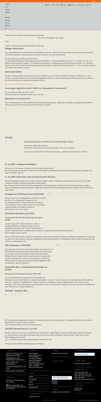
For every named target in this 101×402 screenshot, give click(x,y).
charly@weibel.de (38, 364)
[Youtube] (52, 369)
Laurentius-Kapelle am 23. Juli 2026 (15, 367)
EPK (30, 367)
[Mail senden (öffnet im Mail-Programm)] (20, 1)
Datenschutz (78, 388)
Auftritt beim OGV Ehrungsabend (12, 363)
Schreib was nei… (34, 397)
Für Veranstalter (37, 367)
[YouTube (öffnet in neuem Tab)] (15, 1)
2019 (82, 374)
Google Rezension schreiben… (61, 392)
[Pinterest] (52, 367)
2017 (89, 374)
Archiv (31, 382)
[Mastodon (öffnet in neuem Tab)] (22, 1)
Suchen (54, 375)
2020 (79, 374)
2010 (79, 378)
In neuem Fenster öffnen (82, 364)
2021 (76, 374)
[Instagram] (52, 365)
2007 (79, 379)
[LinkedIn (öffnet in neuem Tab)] (13, 1)
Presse (31, 385)
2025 (75, 372)
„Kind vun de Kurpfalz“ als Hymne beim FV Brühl (14, 355)
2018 (86, 374)
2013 (86, 376)
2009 (82, 378)
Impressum (77, 390)
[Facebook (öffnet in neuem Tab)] (6, 1)
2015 (79, 376)
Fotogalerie (33, 379)
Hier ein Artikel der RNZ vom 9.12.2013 (19, 84)
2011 (75, 378)
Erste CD (92, 379)
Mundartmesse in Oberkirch (15, 371)
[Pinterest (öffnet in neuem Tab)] (8, 1)
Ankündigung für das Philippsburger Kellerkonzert (15, 359)
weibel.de (35, 366)
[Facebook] (52, 364)
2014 (83, 376)
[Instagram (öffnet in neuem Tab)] (10, 1)
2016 (75, 376)
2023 (83, 372)
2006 (83, 379)
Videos (31, 377)
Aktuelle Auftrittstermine (60, 353)
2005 (87, 379)
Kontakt (93, 1)
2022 (86, 372)
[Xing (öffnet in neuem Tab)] (17, 1)
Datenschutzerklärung (92, 400)
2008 (76, 379)
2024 (79, 372)
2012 (89, 376)
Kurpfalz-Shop (33, 387)
